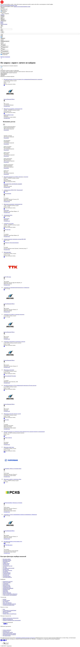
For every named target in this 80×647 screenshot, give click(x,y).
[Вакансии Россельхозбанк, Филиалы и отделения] (41, 493)
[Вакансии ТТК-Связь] (41, 267)
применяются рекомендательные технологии (25, 637)
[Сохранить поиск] (1, 35)
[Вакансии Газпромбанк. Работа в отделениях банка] (41, 460)
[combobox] (6, 29)
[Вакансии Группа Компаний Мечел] (41, 92)
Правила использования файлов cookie (22, 6)
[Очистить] (2, 32)
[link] (2, 19)
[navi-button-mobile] (1, 26)
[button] (1, 21)
